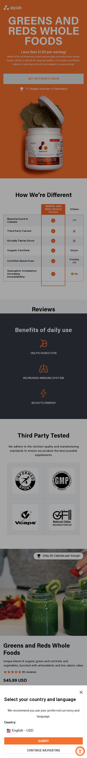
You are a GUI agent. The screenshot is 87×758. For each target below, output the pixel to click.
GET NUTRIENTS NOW (43, 78)
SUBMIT (43, 741)
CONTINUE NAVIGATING (43, 750)
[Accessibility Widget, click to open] (80, 751)
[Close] (81, 692)
